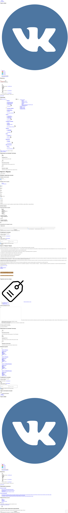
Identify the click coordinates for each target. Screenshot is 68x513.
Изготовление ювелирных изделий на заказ (8, 494)
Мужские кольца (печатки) (11, 490)
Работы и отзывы (22, 107)
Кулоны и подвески (4, 490)
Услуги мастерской (3, 493)
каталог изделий (5, 265)
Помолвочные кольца (10, 489)
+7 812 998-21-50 (9, 86)
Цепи (8, 146)
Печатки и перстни (9, 103)
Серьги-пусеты (9, 117)
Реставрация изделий (5, 495)
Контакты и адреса (4, 501)
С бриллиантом (9, 129)
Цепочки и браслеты (24, 105)
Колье (7, 133)
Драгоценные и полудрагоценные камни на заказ (28, 494)
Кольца (8, 100)
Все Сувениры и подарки (10, 126)
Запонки (7, 128)
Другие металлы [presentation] (4, 183)
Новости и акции (22, 108)
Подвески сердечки (9, 110)
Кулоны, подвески (10, 108)
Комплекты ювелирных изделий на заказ (27, 104)
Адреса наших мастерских (5, 393)
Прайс (21, 106)
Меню (18, 99)
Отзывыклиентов (1, 267)
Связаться (2, 502)
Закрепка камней (18, 495)
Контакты (8, 504)
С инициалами (9, 130)
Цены (2, 499)
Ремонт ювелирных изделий (17, 494)
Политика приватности (3, 504)
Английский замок (9, 116)
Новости (3, 500)
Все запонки (9, 132)
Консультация (2, 95)
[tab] (35, 183)
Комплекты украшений (5, 491)
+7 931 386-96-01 (9, 90)
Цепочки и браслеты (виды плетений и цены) (41, 494)
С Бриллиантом (9, 104)
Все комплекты (9, 143)
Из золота (8, 111)
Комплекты (8, 139)
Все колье (8, 137)
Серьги (7, 114)
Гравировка (14, 495)
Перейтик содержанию (2, 1)
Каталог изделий (22, 99)
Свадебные (8, 141)
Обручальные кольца (10, 102)
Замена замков (49, 494)
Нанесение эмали (10, 495)
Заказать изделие (4, 354)
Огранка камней (23, 495)
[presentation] (16, 301)
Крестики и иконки (9, 124)
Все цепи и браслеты (10, 148)
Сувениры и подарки (9, 121)
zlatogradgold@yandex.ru (5, 76)
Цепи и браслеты (9, 144)
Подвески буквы (9, 109)
